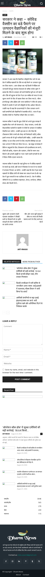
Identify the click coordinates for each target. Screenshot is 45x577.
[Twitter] (10, 42)
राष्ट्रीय (11, 11)
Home (4, 11)
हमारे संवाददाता (8, 37)
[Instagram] (12, 561)
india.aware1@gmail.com (27, 555)
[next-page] (8, 312)
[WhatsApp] (22, 42)
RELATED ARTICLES (12, 262)
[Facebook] (5, 42)
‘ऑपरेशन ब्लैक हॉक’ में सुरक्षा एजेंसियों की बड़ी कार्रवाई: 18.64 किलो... (21, 429)
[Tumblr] (32, 561)
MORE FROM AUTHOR (31, 262)
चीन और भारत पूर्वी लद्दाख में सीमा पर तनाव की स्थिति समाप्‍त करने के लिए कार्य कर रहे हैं (33, 218)
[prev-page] (4, 312)
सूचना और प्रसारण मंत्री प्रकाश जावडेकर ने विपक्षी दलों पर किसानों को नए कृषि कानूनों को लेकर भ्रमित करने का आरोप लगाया (12, 219)
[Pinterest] (16, 42)
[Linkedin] (19, 561)
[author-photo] (22, 246)
